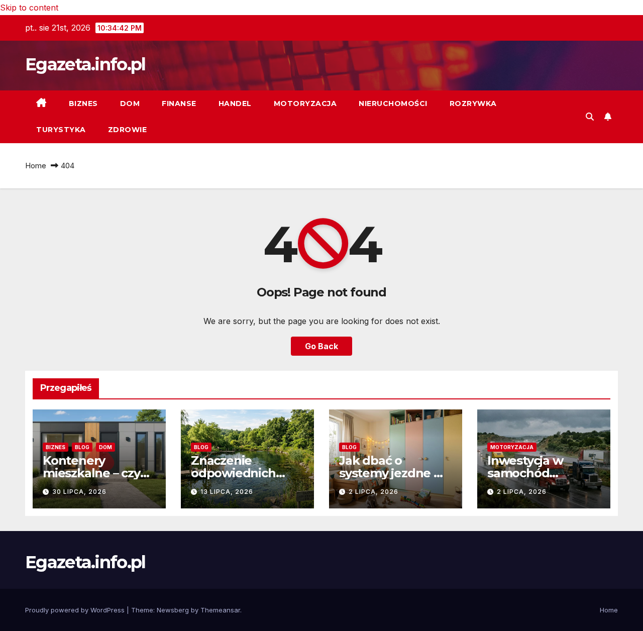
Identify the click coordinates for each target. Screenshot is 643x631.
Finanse (179, 103)
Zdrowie (127, 129)
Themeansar (220, 610)
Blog (82, 447)
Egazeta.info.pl (85, 64)
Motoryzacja (305, 103)
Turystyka (61, 129)
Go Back (321, 346)
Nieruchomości (393, 103)
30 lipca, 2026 (79, 491)
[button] (590, 117)
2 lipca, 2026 (373, 491)
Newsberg (173, 610)
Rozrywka (473, 103)
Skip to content (29, 8)
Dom (130, 103)
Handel (235, 103)
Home (35, 165)
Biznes (83, 103)
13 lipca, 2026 (226, 491)
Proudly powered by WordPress (76, 610)
